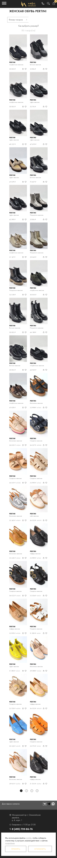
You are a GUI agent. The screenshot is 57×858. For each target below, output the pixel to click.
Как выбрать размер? (28, 25)
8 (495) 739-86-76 (22, 829)
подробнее (10, 843)
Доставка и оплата (10, 803)
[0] (53, 3)
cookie (28, 838)
